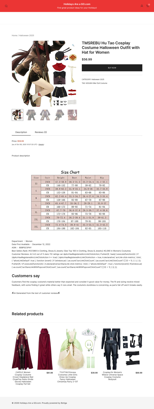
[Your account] (141, 6)
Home (14, 35)
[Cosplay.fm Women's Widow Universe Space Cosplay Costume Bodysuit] (121, 349)
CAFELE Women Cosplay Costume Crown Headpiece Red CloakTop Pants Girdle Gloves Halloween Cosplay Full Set (23, 378)
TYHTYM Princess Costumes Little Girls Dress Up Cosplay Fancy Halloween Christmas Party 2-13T (67, 377)
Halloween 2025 (26, 35)
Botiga (64, 403)
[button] (73, 45)
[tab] (21, 132)
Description (21, 132)
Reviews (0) (41, 132)
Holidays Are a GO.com (77, 4)
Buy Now (112, 68)
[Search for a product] (6, 6)
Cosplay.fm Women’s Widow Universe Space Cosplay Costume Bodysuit (112, 375)
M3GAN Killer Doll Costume (96, 83)
